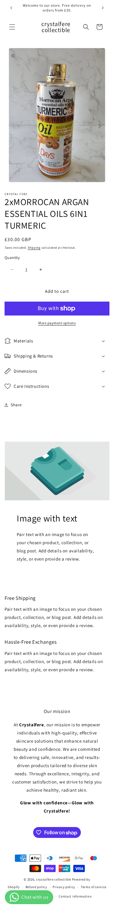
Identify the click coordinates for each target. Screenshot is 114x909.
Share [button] (16, 404)
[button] (12, 27)
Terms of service (93, 887)
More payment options (57, 323)
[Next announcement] (102, 8)
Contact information (75, 896)
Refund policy (36, 887)
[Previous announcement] (11, 8)
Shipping (34, 248)
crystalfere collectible (53, 879)
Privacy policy (64, 887)
